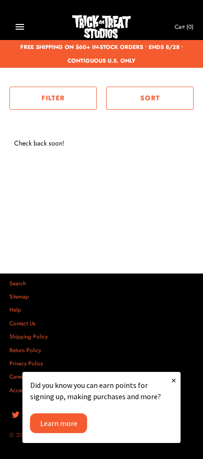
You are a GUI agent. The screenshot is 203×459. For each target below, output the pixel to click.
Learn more (58, 423)
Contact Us (22, 323)
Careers (18, 376)
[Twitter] (15, 415)
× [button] (173, 380)
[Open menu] (19, 26)
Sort (150, 98)
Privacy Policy (26, 363)
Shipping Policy (28, 336)
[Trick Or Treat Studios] (101, 27)
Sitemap (19, 296)
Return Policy (25, 350)
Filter (53, 98)
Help (15, 310)
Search (17, 283)
